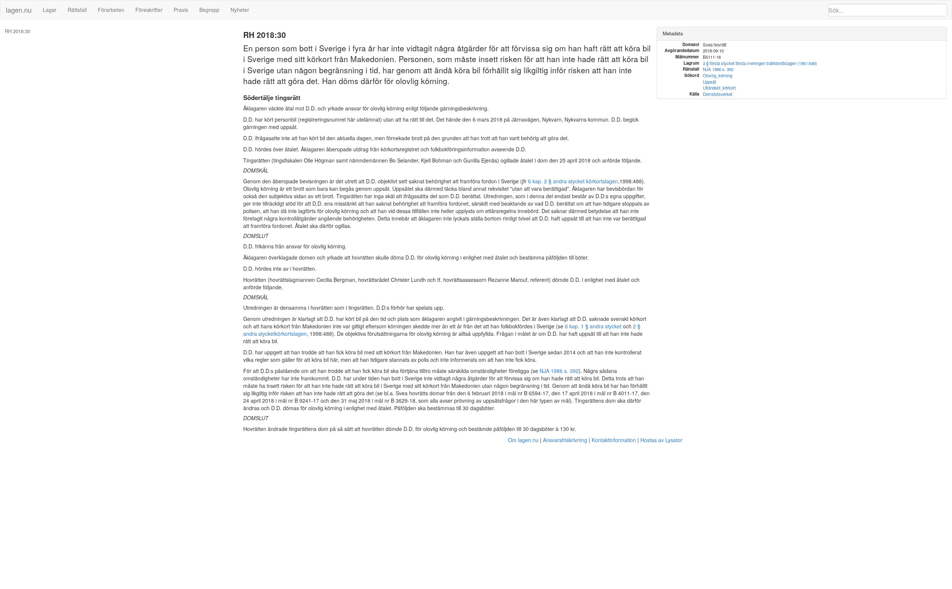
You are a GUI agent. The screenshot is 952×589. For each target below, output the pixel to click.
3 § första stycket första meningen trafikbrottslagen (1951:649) (760, 63)
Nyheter (240, 9)
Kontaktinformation (614, 440)
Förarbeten (111, 9)
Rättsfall (77, 9)
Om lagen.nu (523, 440)
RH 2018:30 (17, 31)
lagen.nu (19, 10)
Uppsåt (709, 82)
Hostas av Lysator (661, 440)
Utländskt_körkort (719, 88)
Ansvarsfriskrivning (565, 440)
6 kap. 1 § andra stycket (593, 326)
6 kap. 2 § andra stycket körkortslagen (573, 181)
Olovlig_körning (717, 75)
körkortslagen (291, 333)
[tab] (801, 33)
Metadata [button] (673, 33)
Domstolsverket (717, 94)
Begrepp (209, 9)
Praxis (181, 9)
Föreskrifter (149, 9)
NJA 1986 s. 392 (559, 370)
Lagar (50, 9)
